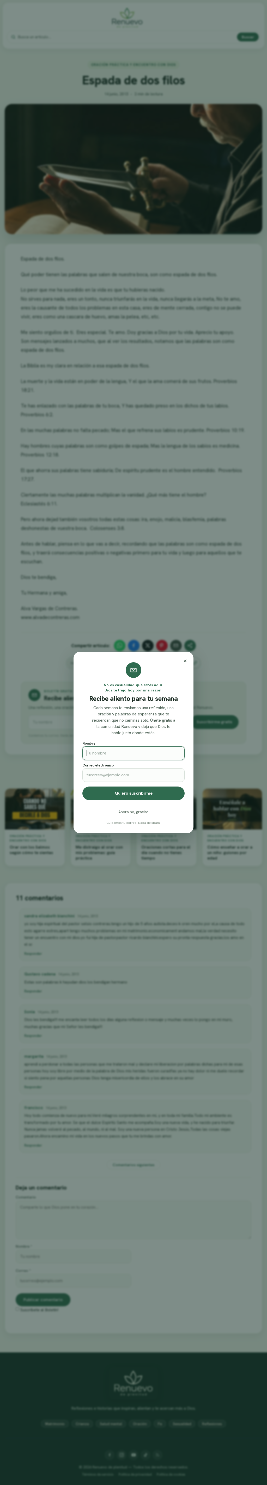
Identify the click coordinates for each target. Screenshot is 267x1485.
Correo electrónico (98, 765)
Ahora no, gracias (133, 811)
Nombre (88, 743)
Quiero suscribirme (134, 793)
